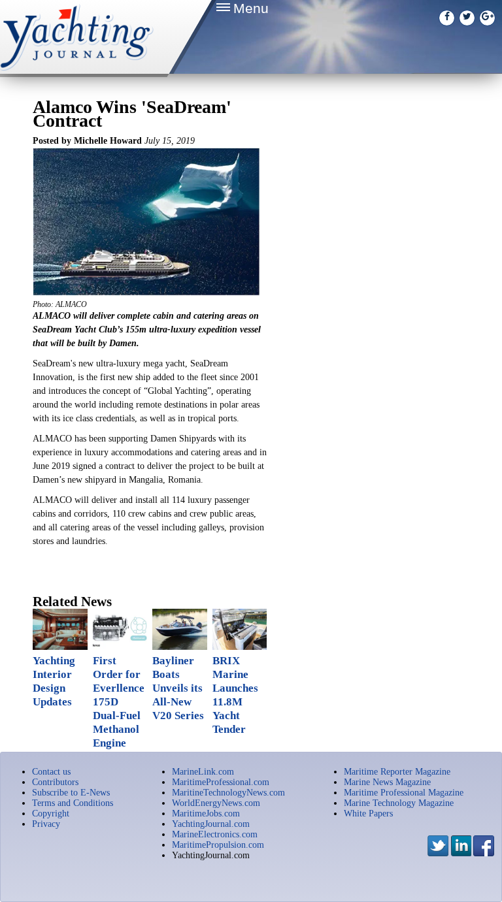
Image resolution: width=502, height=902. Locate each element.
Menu (251, 8)
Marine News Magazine (387, 782)
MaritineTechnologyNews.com (228, 792)
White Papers (368, 813)
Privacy (46, 824)
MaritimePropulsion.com (218, 845)
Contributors (55, 782)
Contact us (51, 772)
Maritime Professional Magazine (403, 792)
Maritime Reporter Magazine (397, 772)
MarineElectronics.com (215, 834)
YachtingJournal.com (211, 824)
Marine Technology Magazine (399, 803)
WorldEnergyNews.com (216, 803)
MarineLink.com (203, 772)
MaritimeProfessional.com (220, 782)
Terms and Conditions (72, 803)
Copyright (50, 813)
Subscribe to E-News (71, 792)
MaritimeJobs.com (206, 813)
